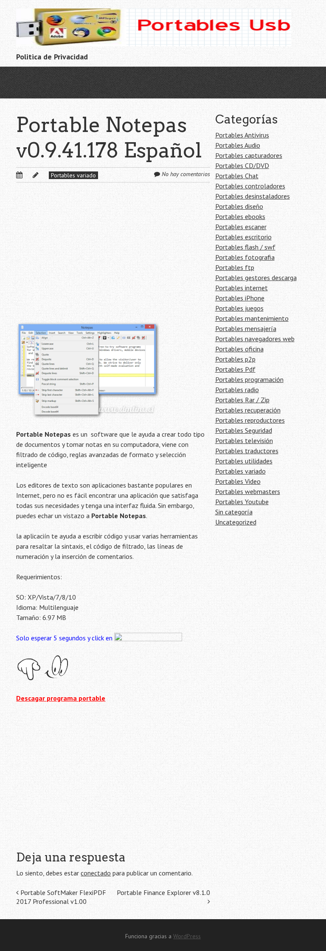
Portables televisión (244, 440)
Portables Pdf (235, 369)
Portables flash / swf (245, 247)
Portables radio (237, 389)
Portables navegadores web (255, 338)
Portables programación (249, 379)
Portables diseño (239, 206)
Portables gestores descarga (256, 277)
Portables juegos (239, 308)
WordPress (187, 936)
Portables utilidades (244, 461)
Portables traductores (246, 450)
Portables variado (73, 175)
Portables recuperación (248, 410)
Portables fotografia (245, 257)
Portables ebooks (240, 216)
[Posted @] (28, 175)
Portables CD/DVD (242, 165)
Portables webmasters (247, 491)
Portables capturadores (248, 155)
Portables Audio (237, 145)
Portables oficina (239, 349)
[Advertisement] (113, 258)
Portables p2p (235, 359)
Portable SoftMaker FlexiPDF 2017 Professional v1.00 (61, 897)
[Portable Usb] (153, 33)
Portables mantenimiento (252, 318)
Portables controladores (250, 186)
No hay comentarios (186, 174)
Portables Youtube (242, 501)
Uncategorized (235, 522)
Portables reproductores (250, 420)
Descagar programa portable (60, 698)
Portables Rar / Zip (242, 400)
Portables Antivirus (242, 135)
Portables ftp (234, 267)
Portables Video (238, 481)
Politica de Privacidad (52, 57)
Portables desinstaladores (252, 196)
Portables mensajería (245, 328)
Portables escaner (241, 226)
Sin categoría (234, 512)
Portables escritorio (243, 237)
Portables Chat (237, 175)
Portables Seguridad (243, 430)
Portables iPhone (239, 298)
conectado (96, 873)
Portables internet (241, 287)
